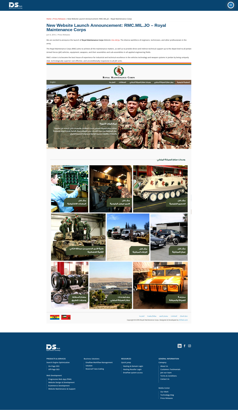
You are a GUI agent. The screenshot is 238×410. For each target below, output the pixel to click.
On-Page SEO (53, 366)
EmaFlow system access (133, 372)
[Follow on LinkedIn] (180, 346)
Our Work (164, 392)
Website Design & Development (61, 382)
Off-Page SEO (54, 369)
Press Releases (59, 19)
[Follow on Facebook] (185, 346)
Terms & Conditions (168, 376)
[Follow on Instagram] (190, 346)
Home (48, 19)
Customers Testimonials (170, 369)
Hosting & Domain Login (133, 366)
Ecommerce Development (59, 385)
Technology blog (167, 395)
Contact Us (164, 379)
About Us (164, 366)
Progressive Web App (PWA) (59, 379)
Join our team (166, 372)
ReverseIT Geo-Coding (95, 369)
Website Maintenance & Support (61, 389)
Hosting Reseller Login (132, 369)
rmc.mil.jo (115, 40)
